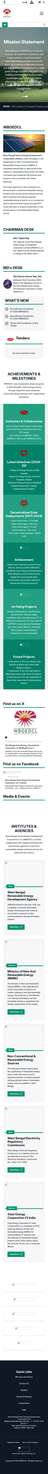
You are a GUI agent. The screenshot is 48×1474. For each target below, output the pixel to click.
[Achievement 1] (24, 424)
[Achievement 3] (24, 518)
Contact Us (24, 1383)
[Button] (5, 24)
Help (24, 1410)
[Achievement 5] (24, 614)
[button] (41, 13)
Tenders (24, 1390)
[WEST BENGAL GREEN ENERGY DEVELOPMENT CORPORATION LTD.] (7, 13)
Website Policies (13, 1442)
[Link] (34, 2)
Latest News (24, 1403)
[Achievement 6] (24, 664)
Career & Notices (24, 1397)
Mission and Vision (24, 1377)
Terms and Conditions (30, 1442)
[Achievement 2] (24, 470)
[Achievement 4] (24, 565)
